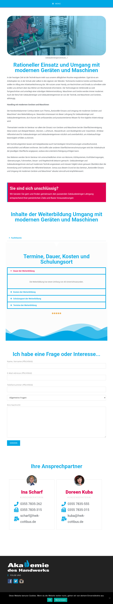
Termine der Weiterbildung (25, 305)
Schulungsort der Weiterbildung (27, 299)
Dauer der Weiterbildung (24, 271)
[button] (56, 238)
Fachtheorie (16, 238)
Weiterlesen (60, 600)
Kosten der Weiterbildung (24, 292)
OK (50, 600)
